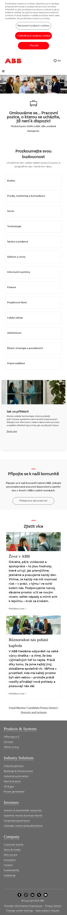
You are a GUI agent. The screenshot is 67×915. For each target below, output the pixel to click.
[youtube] (46, 895)
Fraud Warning (17, 707)
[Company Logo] (13, 61)
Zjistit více (12, 431)
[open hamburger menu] (3, 71)
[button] (33, 26)
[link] (18, 608)
